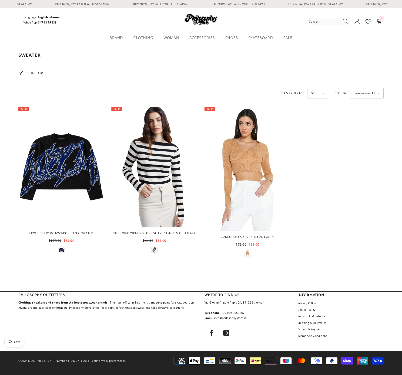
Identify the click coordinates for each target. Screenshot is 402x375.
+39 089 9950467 (233, 313)
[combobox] (324, 21)
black (61, 250)
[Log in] (357, 21)
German (55, 17)
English (43, 17)
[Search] (329, 21)
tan (247, 253)
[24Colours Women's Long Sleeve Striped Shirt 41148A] (154, 167)
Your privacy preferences (109, 361)
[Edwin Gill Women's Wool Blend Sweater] (61, 167)
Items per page (293, 93)
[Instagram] (226, 333)
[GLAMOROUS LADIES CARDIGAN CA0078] (247, 169)
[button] (318, 93)
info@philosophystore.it (230, 318)
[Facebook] (211, 333)
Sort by (340, 93)
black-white (154, 250)
